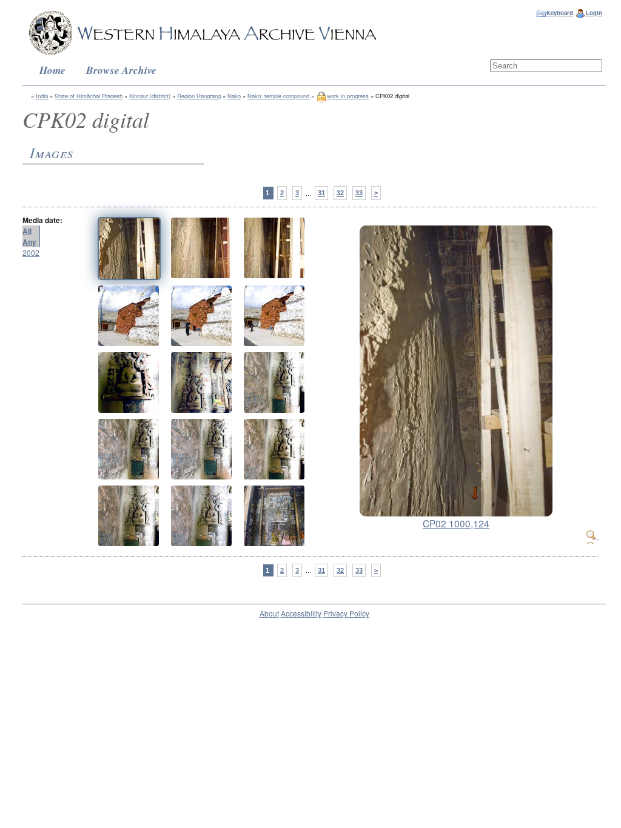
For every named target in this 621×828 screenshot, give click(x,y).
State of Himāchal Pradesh (89, 96)
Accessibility (301, 613)
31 (321, 193)
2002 (30, 252)
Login (594, 12)
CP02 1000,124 (456, 523)
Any (29, 241)
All (27, 230)
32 (340, 193)
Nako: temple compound (278, 96)
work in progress (348, 96)
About (269, 613)
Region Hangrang (199, 96)
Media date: (42, 220)
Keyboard (559, 12)
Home (52, 70)
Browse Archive (121, 70)
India (42, 96)
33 (359, 193)
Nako (234, 96)
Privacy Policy (346, 613)
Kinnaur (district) (149, 96)
